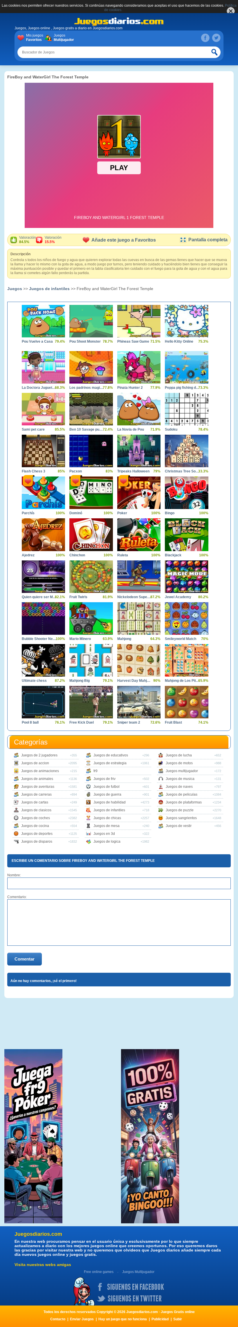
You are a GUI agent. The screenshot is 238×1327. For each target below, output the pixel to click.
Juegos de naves (179, 787)
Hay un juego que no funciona (122, 1319)
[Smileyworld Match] (186, 618)
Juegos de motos (179, 763)
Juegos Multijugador (138, 1272)
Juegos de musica (180, 779)
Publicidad (160, 1319)
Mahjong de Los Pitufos (182, 681)
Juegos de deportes (37, 834)
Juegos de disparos (36, 841)
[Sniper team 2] (139, 702)
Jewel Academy (178, 597)
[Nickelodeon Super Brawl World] (139, 576)
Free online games (98, 1272)
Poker (122, 513)
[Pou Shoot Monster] (91, 321)
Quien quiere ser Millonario (39, 597)
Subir (177, 1319)
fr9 (95, 771)
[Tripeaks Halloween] (139, 451)
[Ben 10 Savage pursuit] (91, 409)
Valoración (27, 239)
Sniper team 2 (128, 722)
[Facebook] (205, 37)
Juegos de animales (37, 779)
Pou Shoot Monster (85, 341)
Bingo (169, 513)
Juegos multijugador (182, 771)
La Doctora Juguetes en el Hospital (39, 388)
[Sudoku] (186, 409)
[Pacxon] (91, 451)
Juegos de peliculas (181, 794)
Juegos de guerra (107, 794)
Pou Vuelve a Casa (37, 341)
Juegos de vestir (179, 826)
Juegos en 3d (104, 834)
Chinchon (77, 555)
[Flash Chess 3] (43, 451)
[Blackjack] (186, 534)
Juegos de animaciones (40, 771)
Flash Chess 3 (33, 471)
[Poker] (139, 493)
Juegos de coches (35, 818)
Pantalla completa (208, 239)
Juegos (63, 37)
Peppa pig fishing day (182, 388)
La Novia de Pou (130, 429)
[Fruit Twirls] (91, 576)
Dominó (75, 513)
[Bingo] (186, 493)
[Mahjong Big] (91, 660)
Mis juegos (34, 37)
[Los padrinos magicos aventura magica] (91, 367)
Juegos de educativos (110, 755)
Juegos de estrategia (110, 763)
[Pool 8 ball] (43, 702)
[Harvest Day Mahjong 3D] (139, 660)
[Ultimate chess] (43, 660)
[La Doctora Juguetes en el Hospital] (43, 367)
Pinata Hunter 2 (130, 388)
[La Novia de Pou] (139, 409)
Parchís (28, 513)
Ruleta (122, 555)
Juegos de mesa (106, 826)
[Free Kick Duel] (91, 702)
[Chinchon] (91, 534)
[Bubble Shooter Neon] (43, 618)
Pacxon (75, 471)
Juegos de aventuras (37, 787)
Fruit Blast (173, 722)
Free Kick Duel (81, 722)
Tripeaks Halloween (133, 471)
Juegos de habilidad (109, 802)
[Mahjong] (139, 618)
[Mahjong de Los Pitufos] (186, 660)
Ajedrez (28, 555)
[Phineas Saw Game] (139, 321)
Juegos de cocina (35, 826)
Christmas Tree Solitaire (182, 471)
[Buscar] (215, 52)
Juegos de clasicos (36, 810)
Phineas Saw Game (133, 341)
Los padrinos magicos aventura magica (86, 388)
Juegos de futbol (106, 787)
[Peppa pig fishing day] (186, 367)
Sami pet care (33, 429)
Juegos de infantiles (49, 288)
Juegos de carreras (36, 794)
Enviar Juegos (82, 1319)
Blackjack (173, 555)
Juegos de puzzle (180, 810)
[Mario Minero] (91, 618)
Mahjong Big (79, 681)
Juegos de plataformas (184, 802)
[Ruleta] (139, 534)
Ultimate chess (34, 681)
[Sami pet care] (43, 409)
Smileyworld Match (180, 639)
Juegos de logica (106, 841)
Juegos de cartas (34, 802)
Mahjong (124, 639)
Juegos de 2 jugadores (39, 755)
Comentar (25, 958)
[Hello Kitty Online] (186, 321)
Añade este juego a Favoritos (123, 240)
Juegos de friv (104, 779)
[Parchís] (43, 493)
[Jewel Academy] (186, 576)
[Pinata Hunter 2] (139, 367)
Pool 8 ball (30, 722)
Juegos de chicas (107, 818)
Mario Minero (80, 639)
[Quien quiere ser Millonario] (43, 576)
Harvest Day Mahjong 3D (134, 681)
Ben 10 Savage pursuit (86, 429)
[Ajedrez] (43, 534)
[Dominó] (91, 493)
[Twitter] (216, 37)
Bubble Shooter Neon (39, 639)
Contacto (57, 1319)
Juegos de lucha (179, 755)
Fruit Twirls (78, 597)
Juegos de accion (35, 763)
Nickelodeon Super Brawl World (134, 597)
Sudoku (171, 429)
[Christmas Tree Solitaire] (186, 451)
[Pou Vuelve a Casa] (43, 321)
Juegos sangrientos (181, 818)
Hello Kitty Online (179, 341)
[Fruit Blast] (186, 702)
